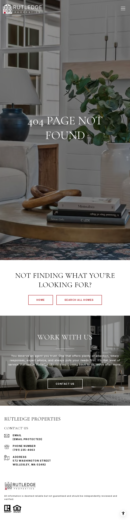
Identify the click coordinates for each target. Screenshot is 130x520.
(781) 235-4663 (24, 449)
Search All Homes (79, 299)
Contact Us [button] (65, 383)
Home (40, 299)
